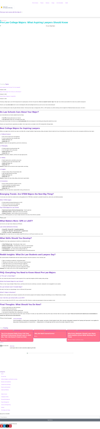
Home (2, 373)
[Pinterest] (10, 426)
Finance (41, 2)
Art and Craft (3, 376)
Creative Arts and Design (6, 384)
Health (66, 2)
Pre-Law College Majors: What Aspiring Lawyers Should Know (34, 22)
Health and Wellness (5, 389)
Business (47, 2)
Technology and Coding (5, 410)
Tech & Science (35, 2)
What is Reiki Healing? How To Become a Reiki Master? (10, 91)
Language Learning (4, 396)
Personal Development (5, 399)
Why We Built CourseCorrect (44, 333)
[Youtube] (1, 426)
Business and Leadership (6, 381)
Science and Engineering (6, 404)
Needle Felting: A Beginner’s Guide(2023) (8, 96)
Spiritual (2, 407)
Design (53, 2)
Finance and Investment (5, 387)
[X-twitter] (7, 426)
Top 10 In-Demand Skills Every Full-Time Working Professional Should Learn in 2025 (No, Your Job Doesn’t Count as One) (16, 335)
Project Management (5, 402)
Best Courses (3, 20)
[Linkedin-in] (4, 426)
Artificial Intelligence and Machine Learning (76, 339)
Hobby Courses (4, 394)
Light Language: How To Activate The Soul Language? (10, 87)
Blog (36, 336)
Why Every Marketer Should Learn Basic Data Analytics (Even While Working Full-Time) (82, 335)
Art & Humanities (60, 2)
